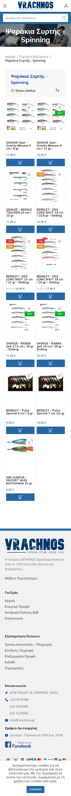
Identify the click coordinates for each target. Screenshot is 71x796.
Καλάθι (10, 662)
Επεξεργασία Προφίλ (20, 656)
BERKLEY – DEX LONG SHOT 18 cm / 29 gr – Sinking (50, 279)
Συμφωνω (35, 789)
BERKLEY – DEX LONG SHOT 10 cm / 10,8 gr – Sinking (50, 212)
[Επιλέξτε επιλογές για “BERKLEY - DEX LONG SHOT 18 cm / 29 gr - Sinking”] (51, 296)
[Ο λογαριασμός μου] (66, 6)
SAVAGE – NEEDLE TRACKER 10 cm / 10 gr (19, 212)
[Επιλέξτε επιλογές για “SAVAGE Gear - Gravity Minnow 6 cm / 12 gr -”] (51, 162)
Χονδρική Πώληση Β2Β (21, 612)
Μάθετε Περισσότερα (21, 578)
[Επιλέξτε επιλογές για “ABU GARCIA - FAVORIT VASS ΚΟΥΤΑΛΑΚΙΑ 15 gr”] (20, 497)
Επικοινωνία (14, 618)
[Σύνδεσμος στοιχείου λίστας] (35, 700)
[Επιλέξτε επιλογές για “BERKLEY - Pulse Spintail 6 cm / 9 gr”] (20, 430)
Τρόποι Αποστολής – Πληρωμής (28, 644)
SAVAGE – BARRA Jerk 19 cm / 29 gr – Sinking (50, 346)
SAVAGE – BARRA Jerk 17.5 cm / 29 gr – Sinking (20, 346)
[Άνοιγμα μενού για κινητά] (5, 6)
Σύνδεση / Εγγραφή (19, 650)
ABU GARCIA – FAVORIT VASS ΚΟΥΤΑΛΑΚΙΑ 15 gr (19, 480)
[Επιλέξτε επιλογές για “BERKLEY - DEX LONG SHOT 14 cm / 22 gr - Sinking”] (20, 296)
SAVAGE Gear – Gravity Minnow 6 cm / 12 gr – (49, 145)
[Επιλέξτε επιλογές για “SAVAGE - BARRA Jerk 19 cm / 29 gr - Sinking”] (51, 363)
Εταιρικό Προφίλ (17, 606)
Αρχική (10, 57)
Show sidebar (25, 91)
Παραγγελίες (14, 668)
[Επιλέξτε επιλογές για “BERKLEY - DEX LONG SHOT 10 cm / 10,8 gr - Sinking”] (51, 229)
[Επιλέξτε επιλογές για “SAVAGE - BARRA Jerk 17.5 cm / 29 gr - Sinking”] (20, 363)
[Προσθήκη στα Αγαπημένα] (29, 107)
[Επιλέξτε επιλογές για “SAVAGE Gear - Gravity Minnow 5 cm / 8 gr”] (20, 162)
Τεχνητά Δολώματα (34, 57)
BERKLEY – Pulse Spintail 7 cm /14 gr (50, 412)
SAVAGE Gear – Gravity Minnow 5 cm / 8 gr (18, 145)
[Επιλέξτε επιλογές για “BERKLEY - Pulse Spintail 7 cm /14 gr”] (51, 430)
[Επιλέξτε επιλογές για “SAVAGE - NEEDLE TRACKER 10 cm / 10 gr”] (20, 229)
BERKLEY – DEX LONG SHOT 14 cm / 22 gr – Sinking (19, 279)
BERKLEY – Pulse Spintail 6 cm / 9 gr (19, 412)
